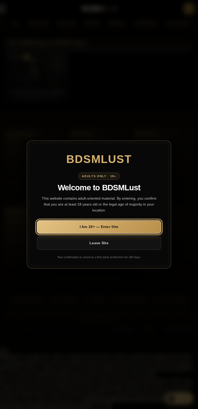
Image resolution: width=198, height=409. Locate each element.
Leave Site (99, 243)
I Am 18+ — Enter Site (99, 227)
